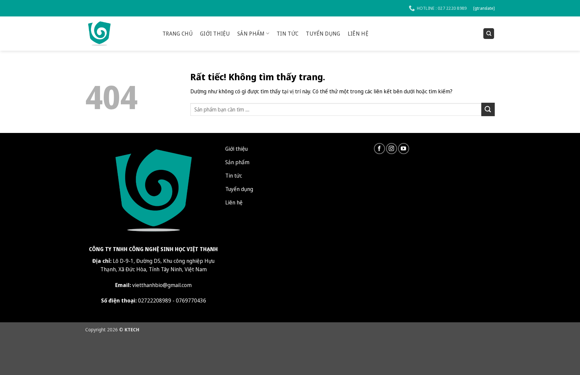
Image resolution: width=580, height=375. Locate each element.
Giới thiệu (215, 33)
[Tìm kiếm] (488, 33)
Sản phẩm (251, 33)
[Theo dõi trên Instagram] (391, 148)
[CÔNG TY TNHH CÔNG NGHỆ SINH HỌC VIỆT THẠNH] (118, 33)
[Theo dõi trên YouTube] (403, 148)
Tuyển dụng (323, 33)
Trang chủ (177, 33)
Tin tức (287, 33)
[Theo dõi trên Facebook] (379, 148)
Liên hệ (358, 33)
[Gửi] (488, 109)
